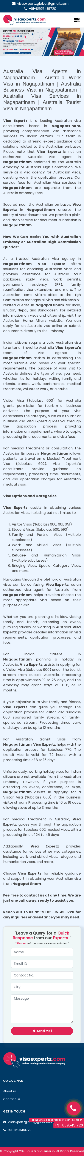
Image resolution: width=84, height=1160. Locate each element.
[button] (6, 42)
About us (10, 1091)
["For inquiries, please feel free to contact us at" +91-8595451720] (74, 1108)
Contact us (11, 1099)
